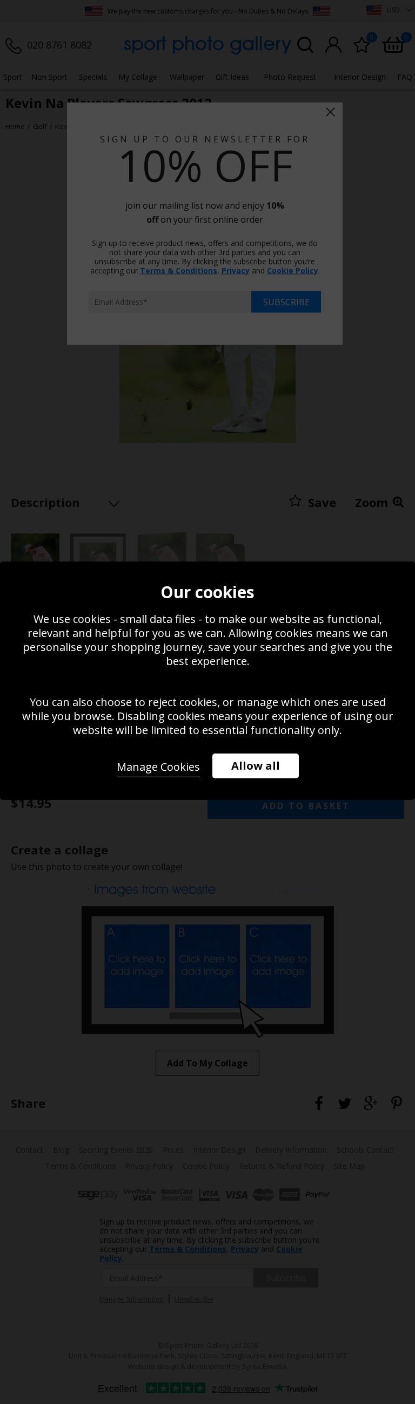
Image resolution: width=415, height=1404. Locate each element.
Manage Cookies (158, 766)
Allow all (255, 765)
